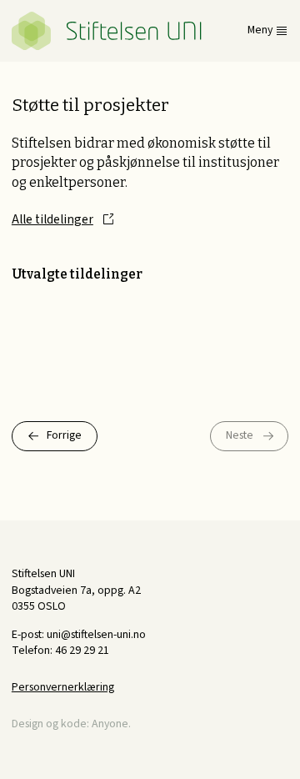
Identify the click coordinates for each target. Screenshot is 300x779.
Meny (260, 31)
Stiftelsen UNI (107, 31)
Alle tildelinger (52, 219)
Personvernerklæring (63, 687)
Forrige (64, 435)
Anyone (110, 724)
